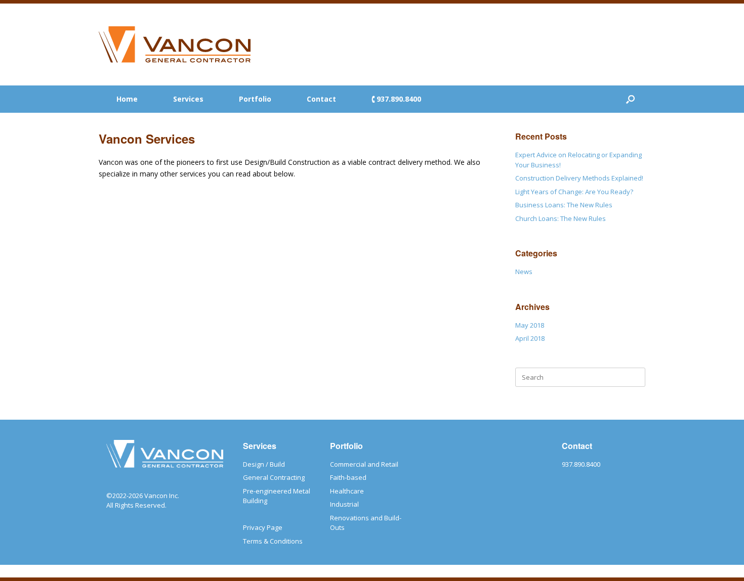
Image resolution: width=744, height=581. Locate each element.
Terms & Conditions (273, 541)
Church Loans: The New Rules (560, 218)
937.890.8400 (581, 464)
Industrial (344, 504)
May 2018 (529, 325)
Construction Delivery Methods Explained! (579, 178)
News (523, 271)
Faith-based (348, 477)
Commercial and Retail (364, 464)
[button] (630, 99)
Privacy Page (262, 527)
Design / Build (264, 464)
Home (127, 99)
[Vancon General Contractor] (175, 44)
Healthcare (347, 491)
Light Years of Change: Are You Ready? (574, 191)
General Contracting (274, 477)
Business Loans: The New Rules (563, 204)
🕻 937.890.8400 (396, 99)
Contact (321, 99)
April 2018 (530, 338)
